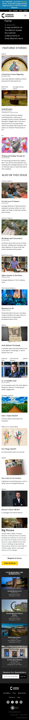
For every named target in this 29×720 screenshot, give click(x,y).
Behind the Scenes (5, 87)
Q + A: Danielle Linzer (9, 381)
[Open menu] (25, 15)
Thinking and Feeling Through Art (13, 156)
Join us (23, 1)
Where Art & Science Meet (10, 426)
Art (3, 135)
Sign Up (23, 676)
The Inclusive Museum (8, 288)
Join (10, 10)
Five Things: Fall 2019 (9, 449)
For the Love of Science (10, 201)
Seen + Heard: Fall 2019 (10, 416)
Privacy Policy (14, 714)
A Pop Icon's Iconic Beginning (12, 74)
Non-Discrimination (22, 717)
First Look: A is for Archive (11, 478)
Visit (20, 10)
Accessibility (6, 693)
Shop (18, 697)
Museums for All (8, 308)
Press (14, 693)
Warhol (4, 54)
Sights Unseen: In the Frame (12, 275)
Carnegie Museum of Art (14, 591)
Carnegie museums (7, 395)
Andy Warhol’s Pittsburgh (11, 345)
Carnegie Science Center (18, 87)
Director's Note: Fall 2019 (11, 509)
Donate (15, 10)
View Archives (10, 563)
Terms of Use (23, 714)
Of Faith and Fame (12, 19)
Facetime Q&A (4, 359)
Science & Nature (7, 181)
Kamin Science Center (14, 637)
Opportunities (22, 693)
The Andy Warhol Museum (14, 659)
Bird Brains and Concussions (12, 238)
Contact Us (12, 697)
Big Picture (8, 530)
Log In (25, 10)
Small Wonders (7, 109)
